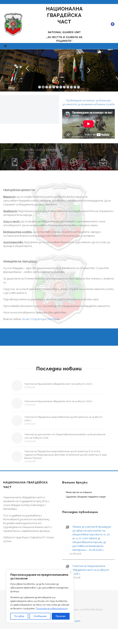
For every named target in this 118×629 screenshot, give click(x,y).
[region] (40, 596)
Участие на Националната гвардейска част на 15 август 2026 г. (58, 384)
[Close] (70, 572)
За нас (26, 319)
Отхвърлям (40, 616)
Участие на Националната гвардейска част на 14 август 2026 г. (58, 401)
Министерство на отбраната (79, 492)
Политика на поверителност (52, 608)
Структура (38, 319)
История (53, 319)
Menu (5, 46)
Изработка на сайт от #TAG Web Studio (79, 610)
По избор (19, 616)
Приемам (60, 616)
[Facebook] (112, 24)
